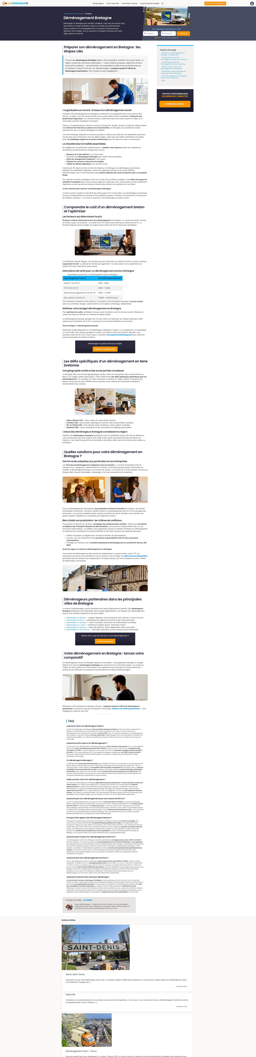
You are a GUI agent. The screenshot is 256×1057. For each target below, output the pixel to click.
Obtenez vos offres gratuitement (126, 709)
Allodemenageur (69, 13)
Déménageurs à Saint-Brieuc (78, 630)
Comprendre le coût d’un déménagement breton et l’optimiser (174, 58)
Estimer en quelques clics (105, 349)
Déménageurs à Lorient (75, 625)
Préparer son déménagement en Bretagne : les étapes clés (173, 54)
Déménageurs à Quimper (76, 622)
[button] (162, 3)
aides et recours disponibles (135, 556)
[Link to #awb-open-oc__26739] (252, 4)
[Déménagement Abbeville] (127, 1002)
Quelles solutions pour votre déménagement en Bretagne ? (171, 68)
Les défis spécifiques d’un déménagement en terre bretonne (173, 63)
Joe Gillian (87, 900)
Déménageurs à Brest (75, 620)
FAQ (163, 80)
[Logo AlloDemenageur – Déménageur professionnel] (15, 2)
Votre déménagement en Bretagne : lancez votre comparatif (174, 77)
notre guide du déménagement (119, 335)
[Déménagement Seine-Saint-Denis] (127, 957)
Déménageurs (79, 13)
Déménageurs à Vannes (76, 627)
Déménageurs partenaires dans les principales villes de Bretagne (173, 72)
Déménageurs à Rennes (76, 618)
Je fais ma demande (105, 641)
